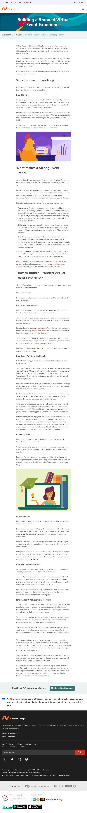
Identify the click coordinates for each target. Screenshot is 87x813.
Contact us (7, 2)
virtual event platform (35, 348)
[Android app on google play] (20, 807)
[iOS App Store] (35, 807)
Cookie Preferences (63, 775)
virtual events (60, 51)
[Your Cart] (75, 2)
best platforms (25, 627)
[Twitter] (5, 760)
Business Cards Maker (12, 35)
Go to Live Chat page (64, 688)
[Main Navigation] (83, 9)
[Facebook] (12, 760)
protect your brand (39, 331)
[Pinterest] (26, 760)
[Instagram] (19, 760)
